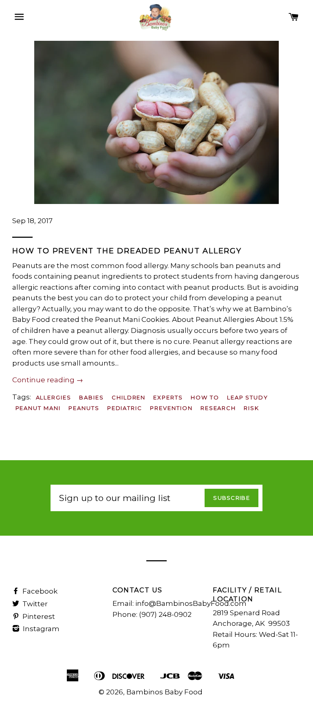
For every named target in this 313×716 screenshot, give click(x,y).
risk (251, 408)
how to (205, 397)
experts (168, 397)
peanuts (83, 408)
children (129, 397)
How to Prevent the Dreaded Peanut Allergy (127, 250)
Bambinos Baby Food (164, 692)
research (218, 408)
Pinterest (38, 616)
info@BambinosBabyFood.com (191, 603)
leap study (248, 397)
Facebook (39, 591)
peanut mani (38, 408)
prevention (171, 408)
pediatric (125, 408)
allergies (54, 397)
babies (91, 397)
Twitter (34, 604)
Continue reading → (47, 380)
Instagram (40, 629)
